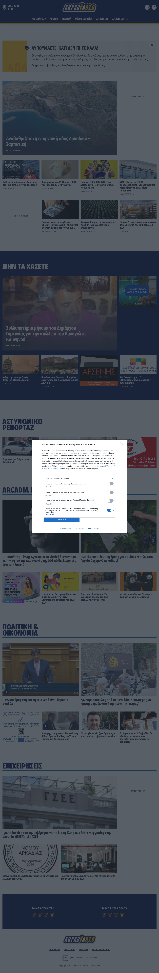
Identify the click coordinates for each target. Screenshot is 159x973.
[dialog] (79, 486)
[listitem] (79, 478)
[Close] (122, 444)
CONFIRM (61, 520)
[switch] (110, 483)
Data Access (79, 528)
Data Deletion (65, 528)
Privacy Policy (93, 528)
